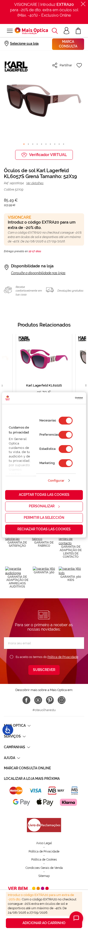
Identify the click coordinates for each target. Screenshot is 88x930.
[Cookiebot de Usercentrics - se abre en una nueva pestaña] (62, 398)
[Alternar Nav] (9, 31)
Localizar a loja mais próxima (32, 779)
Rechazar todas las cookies (44, 529)
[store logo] (31, 30)
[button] (55, 31)
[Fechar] (83, 4)
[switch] (66, 435)
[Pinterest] (50, 700)
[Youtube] (38, 700)
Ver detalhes (35, 183)
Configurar (56, 480)
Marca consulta (68, 44)
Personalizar (42, 506)
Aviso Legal (44, 843)
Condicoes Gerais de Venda (44, 868)
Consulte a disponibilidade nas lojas (38, 273)
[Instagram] (61, 700)
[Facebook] (26, 700)
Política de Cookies (44, 859)
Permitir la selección (44, 518)
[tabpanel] (44, 371)
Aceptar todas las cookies (44, 495)
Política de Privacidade (62, 657)
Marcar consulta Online (27, 768)
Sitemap (44, 876)
